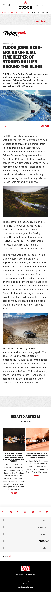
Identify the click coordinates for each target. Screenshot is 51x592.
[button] (42, 5)
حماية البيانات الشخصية (25, 584)
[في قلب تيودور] (25, 527)
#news (45, 125)
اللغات (6, 556)
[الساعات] (25, 520)
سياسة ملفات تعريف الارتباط (25, 587)
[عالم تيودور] (25, 534)
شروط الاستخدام (25, 581)
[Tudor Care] (25, 541)
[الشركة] (25, 548)
